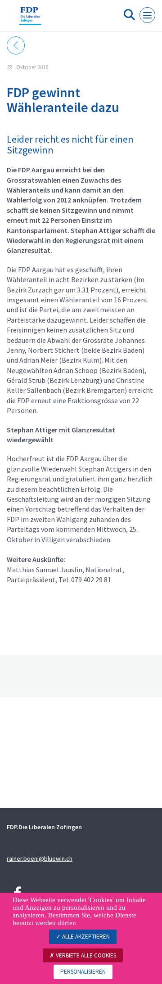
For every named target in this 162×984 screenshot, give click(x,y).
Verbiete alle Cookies (85, 955)
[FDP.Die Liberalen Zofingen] (30, 19)
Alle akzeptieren (85, 936)
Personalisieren (83, 971)
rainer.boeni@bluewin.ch (39, 858)
